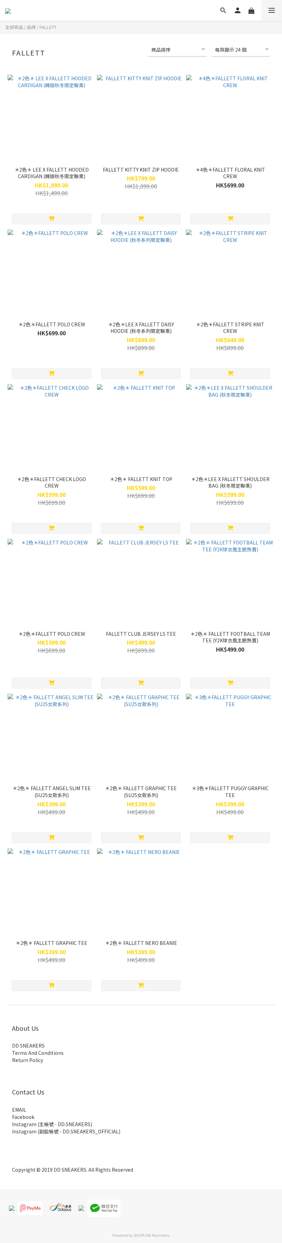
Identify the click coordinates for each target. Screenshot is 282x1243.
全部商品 (14, 27)
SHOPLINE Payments (151, 1235)
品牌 (31, 27)
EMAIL (19, 1109)
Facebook (23, 1116)
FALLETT (48, 27)
